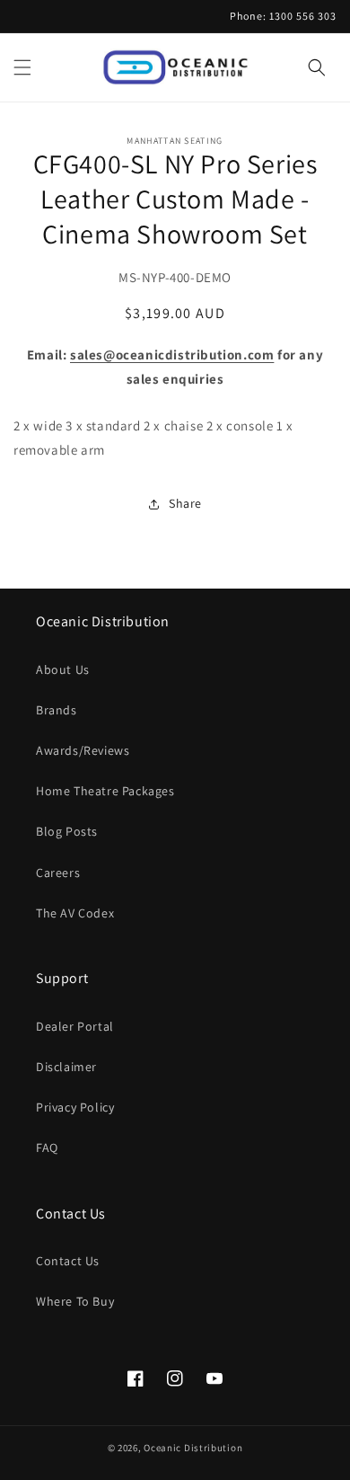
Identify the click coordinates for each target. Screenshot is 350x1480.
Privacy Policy (75, 1107)
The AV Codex (75, 913)
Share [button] (185, 503)
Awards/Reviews (82, 750)
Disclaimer (66, 1067)
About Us (63, 669)
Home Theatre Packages (105, 791)
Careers (58, 872)
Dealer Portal (75, 1026)
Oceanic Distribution (193, 1447)
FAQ (47, 1147)
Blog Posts (67, 831)
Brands (56, 710)
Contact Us (68, 1261)
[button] (22, 67)
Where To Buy (75, 1301)
